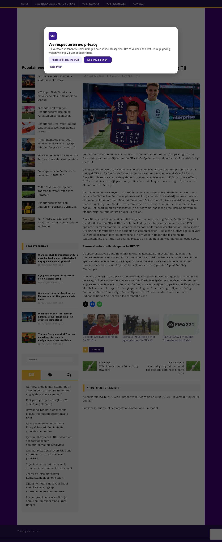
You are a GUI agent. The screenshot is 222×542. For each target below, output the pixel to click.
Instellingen (56, 66)
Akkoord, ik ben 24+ (98, 60)
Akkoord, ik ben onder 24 (65, 60)
